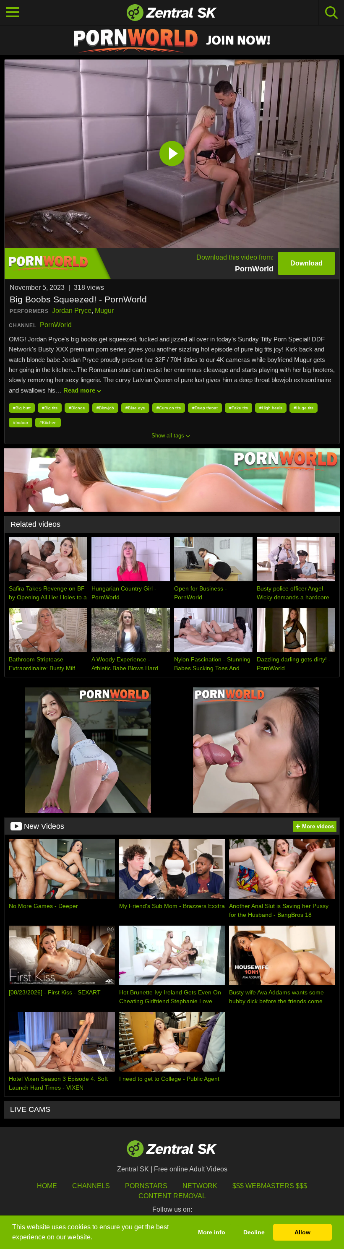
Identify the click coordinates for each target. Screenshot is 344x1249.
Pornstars (146, 1185)
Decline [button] (254, 1232)
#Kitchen (48, 422)
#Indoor (20, 422)
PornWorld (56, 324)
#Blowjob (105, 408)
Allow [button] (302, 1232)
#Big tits (49, 408)
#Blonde (77, 408)
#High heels (270, 408)
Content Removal (172, 1196)
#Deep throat (205, 408)
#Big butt (22, 408)
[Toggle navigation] (12, 12)
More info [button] (211, 1232)
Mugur (104, 310)
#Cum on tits (168, 408)
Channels (91, 1185)
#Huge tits (303, 408)
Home (47, 1185)
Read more (79, 390)
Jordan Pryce (71, 310)
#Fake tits (238, 408)
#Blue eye (135, 408)
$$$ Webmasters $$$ (269, 1185)
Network (199, 1185)
